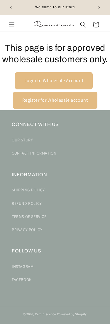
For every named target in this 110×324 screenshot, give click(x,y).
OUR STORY (22, 140)
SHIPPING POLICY (28, 190)
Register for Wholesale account (55, 100)
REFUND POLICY (27, 203)
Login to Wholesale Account (54, 80)
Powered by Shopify (72, 314)
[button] (11, 24)
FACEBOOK (22, 279)
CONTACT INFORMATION (34, 153)
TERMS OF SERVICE (29, 216)
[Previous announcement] (10, 7)
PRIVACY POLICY (27, 229)
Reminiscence (45, 314)
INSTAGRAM (22, 266)
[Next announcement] (99, 7)
